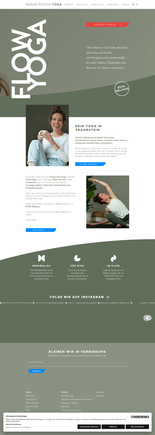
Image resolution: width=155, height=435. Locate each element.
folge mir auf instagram (77, 297)
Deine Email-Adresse (36, 362)
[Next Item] (149, 318)
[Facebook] (133, 4)
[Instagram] (137, 4)
